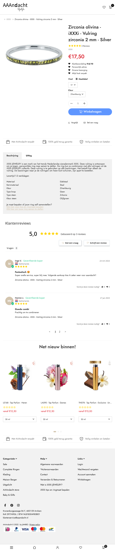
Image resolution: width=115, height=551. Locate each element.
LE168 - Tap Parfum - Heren (15, 402)
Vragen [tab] (10, 248)
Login (80, 464)
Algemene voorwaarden (51, 464)
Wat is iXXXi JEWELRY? (51, 484)
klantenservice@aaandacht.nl (15, 517)
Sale (5, 464)
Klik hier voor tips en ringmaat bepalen (25, 206)
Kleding (6, 474)
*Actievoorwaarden (49, 469)
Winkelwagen (84, 479)
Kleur (70, 90)
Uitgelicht (7, 484)
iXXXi (9, 19)
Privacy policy (34, 524)
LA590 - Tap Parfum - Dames (53, 402)
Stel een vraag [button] (71, 243)
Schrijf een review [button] (98, 243)
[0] (110, 7)
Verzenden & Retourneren (52, 479)
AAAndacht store (11, 489)
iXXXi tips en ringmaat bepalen (54, 489)
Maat (70, 79)
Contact (43, 474)
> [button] (65, 331)
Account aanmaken (87, 474)
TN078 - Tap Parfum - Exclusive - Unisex (96, 402)
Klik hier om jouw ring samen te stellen (25, 209)
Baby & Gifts (9, 494)
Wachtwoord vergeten (88, 469)
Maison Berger (10, 479)
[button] (103, 287)
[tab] (12, 155)
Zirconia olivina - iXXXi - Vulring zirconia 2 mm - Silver (38, 280)
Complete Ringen (11, 469)
